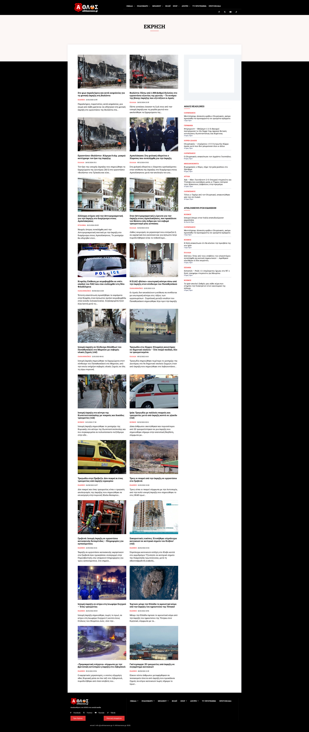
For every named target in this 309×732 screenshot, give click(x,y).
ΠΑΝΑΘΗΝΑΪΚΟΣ (84, 291)
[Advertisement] (211, 76)
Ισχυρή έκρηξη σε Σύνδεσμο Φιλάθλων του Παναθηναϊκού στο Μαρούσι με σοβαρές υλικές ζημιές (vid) (99, 349)
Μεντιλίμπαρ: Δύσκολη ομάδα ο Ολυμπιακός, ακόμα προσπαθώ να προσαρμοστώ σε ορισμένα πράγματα (207, 117)
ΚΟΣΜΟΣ (81, 422)
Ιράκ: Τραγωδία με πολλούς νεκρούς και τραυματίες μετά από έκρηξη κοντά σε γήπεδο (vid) (153, 415)
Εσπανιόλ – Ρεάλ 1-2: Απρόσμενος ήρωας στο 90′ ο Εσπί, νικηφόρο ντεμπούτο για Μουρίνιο (207, 271)
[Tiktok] (236, 12)
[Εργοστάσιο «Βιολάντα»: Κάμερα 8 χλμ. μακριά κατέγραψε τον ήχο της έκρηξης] (102, 134)
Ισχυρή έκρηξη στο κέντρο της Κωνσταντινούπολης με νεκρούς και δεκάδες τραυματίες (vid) (101, 415)
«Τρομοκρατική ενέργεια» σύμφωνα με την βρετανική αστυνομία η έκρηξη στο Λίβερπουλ (102, 665)
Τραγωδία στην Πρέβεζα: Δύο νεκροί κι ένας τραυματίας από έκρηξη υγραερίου (100, 479)
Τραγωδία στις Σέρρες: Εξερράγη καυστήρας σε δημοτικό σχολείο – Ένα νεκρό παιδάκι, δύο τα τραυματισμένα (153, 349)
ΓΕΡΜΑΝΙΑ (188, 125)
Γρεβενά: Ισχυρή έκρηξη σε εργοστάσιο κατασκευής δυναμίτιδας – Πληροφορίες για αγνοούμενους (100, 541)
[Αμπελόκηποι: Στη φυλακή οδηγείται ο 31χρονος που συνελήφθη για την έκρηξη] (154, 134)
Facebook (77, 713)
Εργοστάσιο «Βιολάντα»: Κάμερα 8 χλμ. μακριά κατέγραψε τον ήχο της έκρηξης (102, 157)
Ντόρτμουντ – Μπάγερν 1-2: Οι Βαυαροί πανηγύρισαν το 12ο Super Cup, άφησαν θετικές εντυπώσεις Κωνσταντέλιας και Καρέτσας (205, 131)
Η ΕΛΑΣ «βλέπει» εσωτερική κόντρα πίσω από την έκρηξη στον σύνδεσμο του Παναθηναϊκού (153, 282)
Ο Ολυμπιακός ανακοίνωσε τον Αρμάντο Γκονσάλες (207, 156)
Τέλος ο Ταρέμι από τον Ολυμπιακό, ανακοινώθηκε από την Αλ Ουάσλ (207, 195)
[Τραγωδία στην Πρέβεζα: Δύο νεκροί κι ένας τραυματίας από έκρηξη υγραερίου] (102, 457)
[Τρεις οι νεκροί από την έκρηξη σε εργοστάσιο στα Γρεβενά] (154, 457)
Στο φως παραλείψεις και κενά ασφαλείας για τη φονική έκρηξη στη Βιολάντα (101, 94)
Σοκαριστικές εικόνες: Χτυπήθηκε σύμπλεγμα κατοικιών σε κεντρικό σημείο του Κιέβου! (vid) (153, 541)
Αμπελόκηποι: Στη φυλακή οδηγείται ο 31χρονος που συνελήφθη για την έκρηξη (151, 157)
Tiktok (113, 713)
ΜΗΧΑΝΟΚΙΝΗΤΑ (191, 163)
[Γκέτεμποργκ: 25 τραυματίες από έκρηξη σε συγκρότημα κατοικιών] (154, 643)
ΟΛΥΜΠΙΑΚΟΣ (189, 113)
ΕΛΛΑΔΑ (133, 102)
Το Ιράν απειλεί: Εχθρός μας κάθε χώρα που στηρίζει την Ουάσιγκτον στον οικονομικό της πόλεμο (205, 285)
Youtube (101, 713)
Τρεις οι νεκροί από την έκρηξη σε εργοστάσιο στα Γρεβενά (153, 479)
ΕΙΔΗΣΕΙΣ (81, 100)
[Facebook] (219, 12)
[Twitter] (225, 12)
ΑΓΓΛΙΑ (187, 176)
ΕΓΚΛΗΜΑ (82, 225)
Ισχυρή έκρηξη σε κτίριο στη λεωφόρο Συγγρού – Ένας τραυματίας (102, 605)
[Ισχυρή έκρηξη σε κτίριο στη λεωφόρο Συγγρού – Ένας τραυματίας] (102, 583)
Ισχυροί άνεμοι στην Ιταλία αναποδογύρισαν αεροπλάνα (204, 218)
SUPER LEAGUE (190, 140)
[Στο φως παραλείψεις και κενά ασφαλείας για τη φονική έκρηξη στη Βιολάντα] (102, 72)
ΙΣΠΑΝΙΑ (187, 267)
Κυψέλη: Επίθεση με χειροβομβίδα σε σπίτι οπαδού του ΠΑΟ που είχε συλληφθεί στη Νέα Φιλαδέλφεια (101, 284)
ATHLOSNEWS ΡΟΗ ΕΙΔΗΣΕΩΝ (200, 207)
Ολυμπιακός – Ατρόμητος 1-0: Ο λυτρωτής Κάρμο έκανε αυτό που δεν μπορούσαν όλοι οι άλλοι (206, 145)
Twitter (89, 713)
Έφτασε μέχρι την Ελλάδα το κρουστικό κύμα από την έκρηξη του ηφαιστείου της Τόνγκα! (153, 605)
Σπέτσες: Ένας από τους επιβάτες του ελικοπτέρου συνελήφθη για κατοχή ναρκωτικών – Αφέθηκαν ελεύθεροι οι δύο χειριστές (207, 258)
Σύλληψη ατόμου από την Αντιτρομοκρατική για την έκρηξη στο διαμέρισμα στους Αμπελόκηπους (100, 218)
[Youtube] (230, 12)
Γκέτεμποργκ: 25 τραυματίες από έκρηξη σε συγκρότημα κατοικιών (152, 665)
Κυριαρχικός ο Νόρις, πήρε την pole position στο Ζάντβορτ (206, 168)
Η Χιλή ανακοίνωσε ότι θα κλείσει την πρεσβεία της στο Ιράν (207, 244)
